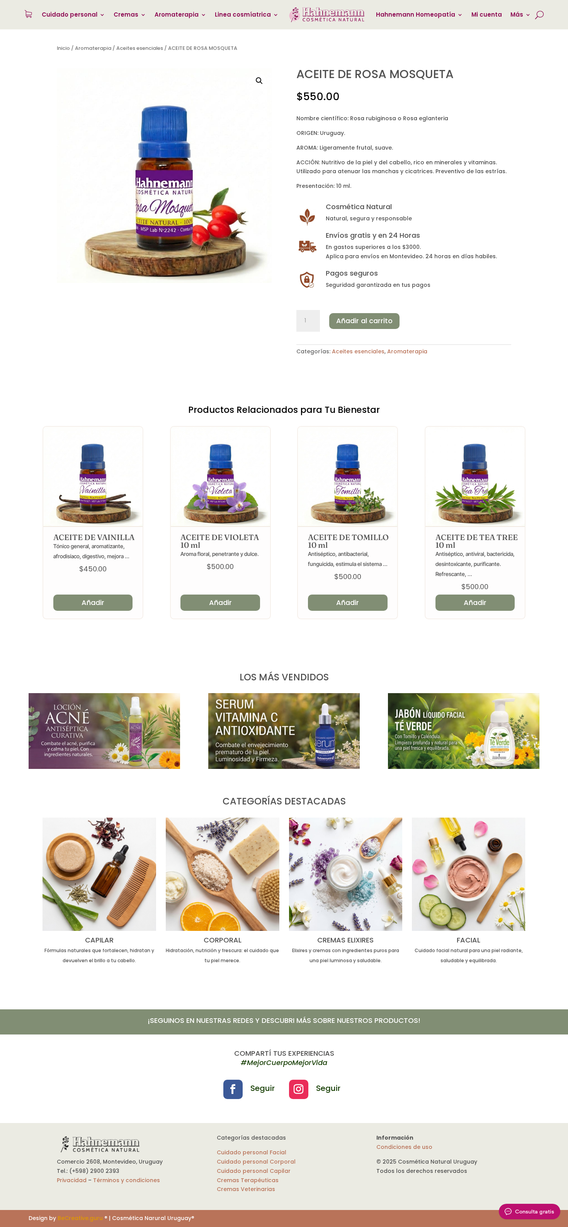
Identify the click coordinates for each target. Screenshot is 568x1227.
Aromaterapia (177, 14)
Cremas (126, 14)
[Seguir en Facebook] (233, 1089)
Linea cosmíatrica (243, 14)
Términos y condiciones (126, 1180)
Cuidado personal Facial (251, 1152)
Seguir (262, 1088)
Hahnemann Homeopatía (415, 14)
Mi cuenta (486, 14)
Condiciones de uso (404, 1147)
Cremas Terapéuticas (248, 1180)
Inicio (63, 48)
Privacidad (72, 1180)
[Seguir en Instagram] (298, 1089)
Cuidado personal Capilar (254, 1171)
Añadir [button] (220, 602)
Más (516, 14)
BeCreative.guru (80, 1218)
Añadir (93, 602)
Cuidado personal (69, 14)
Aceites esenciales (139, 48)
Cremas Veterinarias (246, 1189)
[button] (259, 81)
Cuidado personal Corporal (256, 1162)
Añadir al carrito (364, 320)
